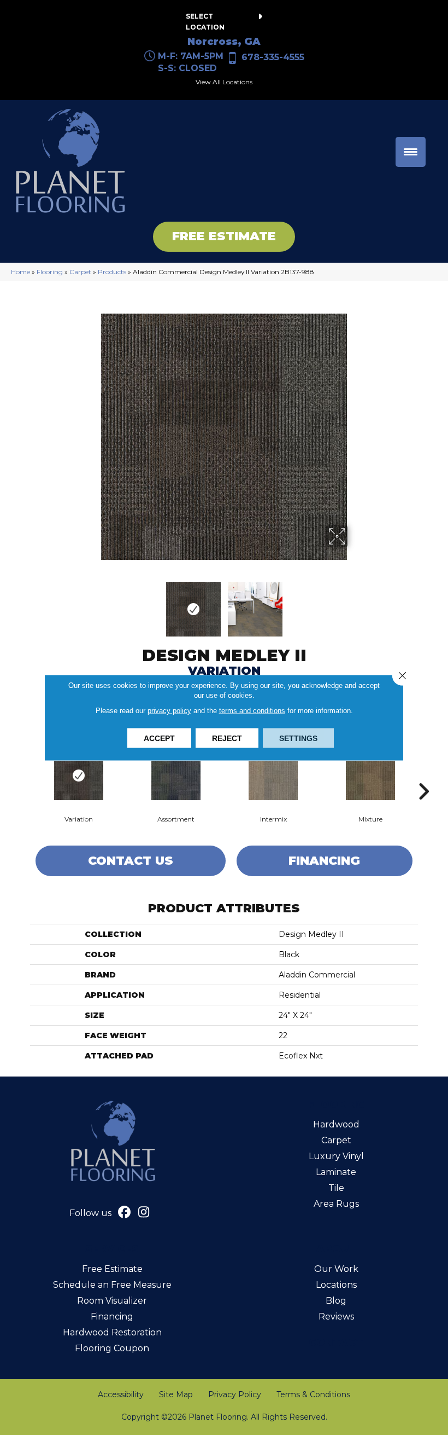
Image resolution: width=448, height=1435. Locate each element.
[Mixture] (370, 775)
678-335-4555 (272, 57)
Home (20, 272)
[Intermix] (273, 775)
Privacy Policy (234, 1394)
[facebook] (125, 1213)
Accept (159, 738)
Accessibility (121, 1394)
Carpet (80, 272)
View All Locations (224, 82)
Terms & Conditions (313, 1394)
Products (112, 272)
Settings (298, 738)
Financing (324, 860)
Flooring (50, 272)
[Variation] (78, 775)
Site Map (176, 1394)
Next (355, 603)
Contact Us (130, 860)
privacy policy (169, 711)
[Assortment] (176, 775)
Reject (227, 738)
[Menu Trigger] (411, 152)
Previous (92, 603)
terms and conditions (252, 711)
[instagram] (144, 1213)
